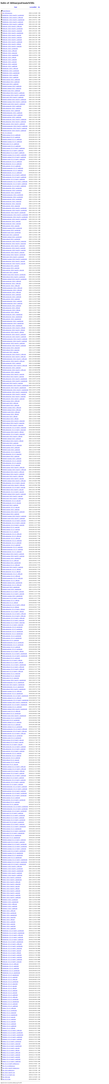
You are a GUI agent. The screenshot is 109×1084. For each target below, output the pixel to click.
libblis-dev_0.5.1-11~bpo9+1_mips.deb (12, 950)
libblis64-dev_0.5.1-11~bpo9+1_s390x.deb (13, 935)
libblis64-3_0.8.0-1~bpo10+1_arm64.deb (12, 873)
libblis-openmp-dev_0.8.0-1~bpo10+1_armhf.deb (14, 394)
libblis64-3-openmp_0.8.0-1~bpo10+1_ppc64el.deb (15, 259)
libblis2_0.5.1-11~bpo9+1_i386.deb (11, 1050)
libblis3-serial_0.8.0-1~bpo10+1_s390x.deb (13, 476)
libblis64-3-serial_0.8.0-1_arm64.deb (11, 449)
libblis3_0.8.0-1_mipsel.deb (9, 917)
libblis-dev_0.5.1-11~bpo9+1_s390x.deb (12, 944)
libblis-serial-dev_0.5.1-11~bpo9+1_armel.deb (13, 525)
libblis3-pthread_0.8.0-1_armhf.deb (11, 514)
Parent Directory (6, 11)
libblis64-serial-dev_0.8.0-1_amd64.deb (12, 117)
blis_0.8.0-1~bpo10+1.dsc (9, 1072)
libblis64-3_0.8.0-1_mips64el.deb (10, 902)
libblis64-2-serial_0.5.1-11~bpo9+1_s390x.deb (14, 771)
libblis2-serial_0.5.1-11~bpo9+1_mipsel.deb (13, 624)
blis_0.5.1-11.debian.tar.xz (9, 1066)
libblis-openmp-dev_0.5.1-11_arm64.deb (12, 540)
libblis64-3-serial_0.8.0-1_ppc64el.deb (12, 232)
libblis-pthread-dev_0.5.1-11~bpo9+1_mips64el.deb (15, 653)
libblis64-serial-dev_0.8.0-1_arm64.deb (12, 305)
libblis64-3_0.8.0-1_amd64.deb (10, 908)
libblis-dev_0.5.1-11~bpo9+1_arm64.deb (12, 957)
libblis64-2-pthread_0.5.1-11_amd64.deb (12, 139)
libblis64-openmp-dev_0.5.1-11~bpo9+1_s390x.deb (15, 729)
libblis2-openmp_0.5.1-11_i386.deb (11, 600)
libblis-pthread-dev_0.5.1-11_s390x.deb (12, 536)
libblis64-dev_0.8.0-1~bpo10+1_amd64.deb (13, 24)
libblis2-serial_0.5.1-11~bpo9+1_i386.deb (12, 660)
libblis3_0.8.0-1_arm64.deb (9, 926)
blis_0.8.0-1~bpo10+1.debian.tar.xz (11, 1068)
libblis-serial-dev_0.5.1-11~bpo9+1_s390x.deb (13, 618)
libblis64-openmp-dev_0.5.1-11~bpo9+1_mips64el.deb (15, 700)
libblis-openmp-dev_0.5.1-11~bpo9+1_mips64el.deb (15, 656)
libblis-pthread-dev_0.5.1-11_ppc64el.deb (12, 629)
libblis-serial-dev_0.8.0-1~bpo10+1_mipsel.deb (14, 245)
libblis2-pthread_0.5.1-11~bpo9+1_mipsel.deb (13, 620)
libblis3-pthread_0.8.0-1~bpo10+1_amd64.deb (13, 93)
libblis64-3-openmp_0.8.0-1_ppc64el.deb (12, 228)
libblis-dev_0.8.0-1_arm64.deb (10, 64)
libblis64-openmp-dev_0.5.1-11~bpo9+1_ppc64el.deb (15, 806)
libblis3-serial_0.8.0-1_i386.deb (10, 416)
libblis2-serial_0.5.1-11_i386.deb (10, 602)
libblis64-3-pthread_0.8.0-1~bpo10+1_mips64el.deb (15, 709)
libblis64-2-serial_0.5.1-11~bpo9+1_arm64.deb (14, 842)
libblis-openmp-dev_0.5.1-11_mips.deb (12, 503)
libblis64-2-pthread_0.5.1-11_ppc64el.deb (12, 726)
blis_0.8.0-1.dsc (6, 1077)
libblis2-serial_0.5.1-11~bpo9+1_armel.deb (13, 598)
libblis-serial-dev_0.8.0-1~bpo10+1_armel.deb (13, 252)
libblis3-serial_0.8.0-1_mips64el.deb (11, 587)
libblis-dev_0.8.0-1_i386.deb (9, 57)
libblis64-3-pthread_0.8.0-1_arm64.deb (12, 438)
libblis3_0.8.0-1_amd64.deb (9, 928)
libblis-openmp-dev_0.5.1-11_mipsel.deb (12, 445)
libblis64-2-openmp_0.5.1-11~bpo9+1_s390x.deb (14, 769)
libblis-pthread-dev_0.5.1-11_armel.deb (12, 463)
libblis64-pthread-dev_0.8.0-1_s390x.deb (12, 290)
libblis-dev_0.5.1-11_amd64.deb (10, 995)
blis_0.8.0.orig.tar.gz (7, 13)
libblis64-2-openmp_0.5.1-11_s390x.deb (12, 691)
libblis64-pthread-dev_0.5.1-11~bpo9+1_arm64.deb (15, 786)
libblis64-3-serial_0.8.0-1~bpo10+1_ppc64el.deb (14, 274)
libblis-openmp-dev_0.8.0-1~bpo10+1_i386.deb (14, 327)
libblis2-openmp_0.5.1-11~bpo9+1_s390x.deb (13, 669)
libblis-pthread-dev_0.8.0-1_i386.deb (11, 308)
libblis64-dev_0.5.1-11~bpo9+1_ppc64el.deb (13, 930)
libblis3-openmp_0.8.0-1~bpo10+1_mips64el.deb (14, 680)
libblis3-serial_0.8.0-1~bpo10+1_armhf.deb (13, 567)
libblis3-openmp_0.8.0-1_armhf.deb (11, 509)
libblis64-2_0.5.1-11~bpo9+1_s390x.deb (12, 1030)
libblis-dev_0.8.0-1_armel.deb (10, 62)
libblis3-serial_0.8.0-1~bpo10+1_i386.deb (12, 436)
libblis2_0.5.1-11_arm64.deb (9, 1023)
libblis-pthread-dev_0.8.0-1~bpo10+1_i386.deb (14, 330)
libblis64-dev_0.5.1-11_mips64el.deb (11, 972)
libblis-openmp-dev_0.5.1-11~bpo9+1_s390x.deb (14, 613)
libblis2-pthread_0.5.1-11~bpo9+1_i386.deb (13, 662)
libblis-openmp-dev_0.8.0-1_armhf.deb (12, 363)
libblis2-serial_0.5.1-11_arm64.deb (11, 640)
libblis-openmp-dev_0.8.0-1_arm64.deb (12, 296)
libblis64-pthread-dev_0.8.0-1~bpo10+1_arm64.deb (15, 341)
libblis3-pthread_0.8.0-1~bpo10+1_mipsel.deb (13, 423)
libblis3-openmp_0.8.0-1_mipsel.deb (11, 347)
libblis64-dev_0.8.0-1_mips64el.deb (11, 73)
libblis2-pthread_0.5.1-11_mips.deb (11, 760)
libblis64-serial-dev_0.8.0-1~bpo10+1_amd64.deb (14, 130)
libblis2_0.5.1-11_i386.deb (9, 1028)
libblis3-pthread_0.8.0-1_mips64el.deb (12, 562)
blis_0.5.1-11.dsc (7, 1079)
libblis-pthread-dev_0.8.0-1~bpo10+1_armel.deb (14, 248)
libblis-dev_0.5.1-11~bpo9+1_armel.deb (12, 961)
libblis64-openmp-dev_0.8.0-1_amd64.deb (13, 115)
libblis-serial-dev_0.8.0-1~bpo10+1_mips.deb (13, 270)
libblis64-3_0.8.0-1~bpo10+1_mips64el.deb (13, 871)
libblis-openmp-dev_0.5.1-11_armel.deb (12, 460)
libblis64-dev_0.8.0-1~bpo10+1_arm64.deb (13, 22)
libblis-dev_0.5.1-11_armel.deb (10, 992)
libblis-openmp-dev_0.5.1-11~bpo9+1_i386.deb (14, 605)
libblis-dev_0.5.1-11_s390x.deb (10, 979)
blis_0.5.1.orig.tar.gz (7, 132)
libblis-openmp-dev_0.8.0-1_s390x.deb (12, 281)
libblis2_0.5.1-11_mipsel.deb (9, 1012)
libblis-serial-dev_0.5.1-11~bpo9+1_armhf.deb (13, 751)
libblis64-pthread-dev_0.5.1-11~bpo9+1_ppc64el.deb (15, 808)
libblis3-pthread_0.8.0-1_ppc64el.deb (11, 239)
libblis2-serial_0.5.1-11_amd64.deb (11, 144)
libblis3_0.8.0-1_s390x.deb (9, 910)
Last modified (33, 7)
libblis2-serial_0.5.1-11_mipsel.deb (11, 678)
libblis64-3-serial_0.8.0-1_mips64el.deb (12, 589)
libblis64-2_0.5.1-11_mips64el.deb (11, 1001)
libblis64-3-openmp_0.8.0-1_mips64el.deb (12, 596)
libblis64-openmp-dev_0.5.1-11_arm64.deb (13, 549)
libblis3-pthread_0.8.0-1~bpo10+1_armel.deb (13, 376)
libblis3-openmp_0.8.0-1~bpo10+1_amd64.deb (14, 95)
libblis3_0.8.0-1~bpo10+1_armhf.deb (11, 890)
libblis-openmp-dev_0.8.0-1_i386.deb (11, 310)
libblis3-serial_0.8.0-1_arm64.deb (10, 443)
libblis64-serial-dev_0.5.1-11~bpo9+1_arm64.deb (14, 791)
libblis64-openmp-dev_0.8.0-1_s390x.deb (12, 288)
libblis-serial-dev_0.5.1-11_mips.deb (11, 507)
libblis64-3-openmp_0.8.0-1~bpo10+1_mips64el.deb (15, 702)
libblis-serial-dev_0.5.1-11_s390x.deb (11, 538)
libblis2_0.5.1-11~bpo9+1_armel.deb (11, 1057)
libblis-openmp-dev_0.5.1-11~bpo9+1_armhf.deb (14, 746)
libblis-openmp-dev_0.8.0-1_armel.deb (12, 223)
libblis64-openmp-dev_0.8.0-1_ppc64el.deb (13, 194)
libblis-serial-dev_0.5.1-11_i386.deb (11, 580)
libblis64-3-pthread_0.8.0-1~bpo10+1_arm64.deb (14, 494)
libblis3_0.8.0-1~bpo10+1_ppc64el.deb (12, 877)
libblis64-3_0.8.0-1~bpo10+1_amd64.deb (12, 875)
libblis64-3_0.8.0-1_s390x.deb (10, 904)
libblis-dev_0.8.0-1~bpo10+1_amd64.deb (12, 42)
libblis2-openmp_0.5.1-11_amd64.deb (11, 135)
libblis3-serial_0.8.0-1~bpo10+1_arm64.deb (13, 498)
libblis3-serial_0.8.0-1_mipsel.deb (10, 352)
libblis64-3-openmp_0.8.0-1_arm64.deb (12, 458)
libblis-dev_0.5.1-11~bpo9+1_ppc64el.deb (13, 946)
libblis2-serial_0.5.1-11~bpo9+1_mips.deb (12, 744)
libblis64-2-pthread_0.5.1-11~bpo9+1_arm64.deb (14, 839)
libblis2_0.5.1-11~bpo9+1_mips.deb (11, 1048)
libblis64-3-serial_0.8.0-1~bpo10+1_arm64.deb (14, 518)
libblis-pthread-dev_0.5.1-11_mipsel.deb (12, 454)
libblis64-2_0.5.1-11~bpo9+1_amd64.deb (12, 1037)
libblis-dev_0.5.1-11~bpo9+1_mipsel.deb (12, 948)
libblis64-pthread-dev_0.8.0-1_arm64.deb (12, 301)
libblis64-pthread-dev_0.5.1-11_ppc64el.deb (13, 644)
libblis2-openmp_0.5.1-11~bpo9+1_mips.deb (13, 740)
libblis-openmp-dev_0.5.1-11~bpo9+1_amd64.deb (14, 177)
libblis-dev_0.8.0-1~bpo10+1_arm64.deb (12, 39)
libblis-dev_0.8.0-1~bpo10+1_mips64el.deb (13, 33)
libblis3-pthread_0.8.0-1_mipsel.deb (11, 350)
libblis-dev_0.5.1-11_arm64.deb (10, 977)
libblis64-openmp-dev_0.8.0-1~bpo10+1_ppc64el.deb (15, 214)
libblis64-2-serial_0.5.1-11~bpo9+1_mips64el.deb (14, 864)
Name (15, 7)
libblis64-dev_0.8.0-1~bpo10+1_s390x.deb (13, 17)
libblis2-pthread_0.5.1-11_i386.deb (11, 607)
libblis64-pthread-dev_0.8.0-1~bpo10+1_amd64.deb (15, 128)
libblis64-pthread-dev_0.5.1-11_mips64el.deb (13, 687)
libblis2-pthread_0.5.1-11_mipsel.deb (11, 675)
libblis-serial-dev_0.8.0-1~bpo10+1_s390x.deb (14, 361)
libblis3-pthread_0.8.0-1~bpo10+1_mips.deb (13, 489)
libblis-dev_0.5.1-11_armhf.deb (10, 990)
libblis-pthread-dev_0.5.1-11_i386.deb (11, 571)
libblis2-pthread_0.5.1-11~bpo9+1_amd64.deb (13, 152)
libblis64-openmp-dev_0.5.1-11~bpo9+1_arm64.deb (15, 789)
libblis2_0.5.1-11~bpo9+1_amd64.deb (12, 1061)
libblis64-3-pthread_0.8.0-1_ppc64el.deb (12, 237)
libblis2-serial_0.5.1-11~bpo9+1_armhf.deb (13, 784)
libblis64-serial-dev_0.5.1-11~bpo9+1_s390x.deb (14, 733)
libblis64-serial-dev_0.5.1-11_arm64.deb (12, 551)
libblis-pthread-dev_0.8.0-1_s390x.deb (12, 283)
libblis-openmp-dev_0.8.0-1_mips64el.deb (12, 314)
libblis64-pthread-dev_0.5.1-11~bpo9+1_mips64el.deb (15, 695)
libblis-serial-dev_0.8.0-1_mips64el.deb (12, 319)
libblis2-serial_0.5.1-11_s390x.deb (11, 560)
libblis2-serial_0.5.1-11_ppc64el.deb (11, 720)
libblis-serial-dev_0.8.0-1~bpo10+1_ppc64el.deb (14, 212)
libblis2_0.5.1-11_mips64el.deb (10, 1015)
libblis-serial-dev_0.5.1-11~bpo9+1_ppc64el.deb (14, 800)
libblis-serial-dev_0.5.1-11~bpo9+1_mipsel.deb (14, 434)
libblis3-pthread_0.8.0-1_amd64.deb (11, 81)
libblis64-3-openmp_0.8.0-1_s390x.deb (12, 407)
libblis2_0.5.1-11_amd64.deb (9, 1026)
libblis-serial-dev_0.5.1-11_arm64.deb (11, 545)
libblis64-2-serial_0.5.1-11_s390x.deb (11, 711)
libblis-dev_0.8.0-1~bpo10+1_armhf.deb (12, 37)
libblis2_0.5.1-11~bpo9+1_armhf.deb (11, 1054)
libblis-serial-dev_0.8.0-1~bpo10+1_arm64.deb (14, 343)
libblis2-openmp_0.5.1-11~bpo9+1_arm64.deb (13, 824)
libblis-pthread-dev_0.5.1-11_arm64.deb (12, 542)
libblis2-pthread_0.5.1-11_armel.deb (11, 527)
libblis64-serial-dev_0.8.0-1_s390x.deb (12, 292)
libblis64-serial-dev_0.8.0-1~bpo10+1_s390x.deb (14, 370)
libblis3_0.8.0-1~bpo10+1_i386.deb (11, 888)
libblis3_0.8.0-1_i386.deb (9, 919)
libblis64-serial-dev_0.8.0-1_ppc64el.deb (12, 199)
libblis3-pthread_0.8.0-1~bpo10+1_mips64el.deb (14, 689)
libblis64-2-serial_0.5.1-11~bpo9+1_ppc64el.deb (14, 851)
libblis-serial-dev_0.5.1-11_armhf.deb (11, 757)
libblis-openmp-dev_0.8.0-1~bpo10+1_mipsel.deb (14, 241)
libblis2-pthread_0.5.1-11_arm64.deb (11, 658)
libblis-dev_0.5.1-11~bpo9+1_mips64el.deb (13, 941)
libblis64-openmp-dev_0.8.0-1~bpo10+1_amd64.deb (15, 126)
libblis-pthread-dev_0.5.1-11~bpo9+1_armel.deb (14, 523)
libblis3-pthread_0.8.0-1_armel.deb (11, 265)
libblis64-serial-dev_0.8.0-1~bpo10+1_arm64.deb (14, 345)
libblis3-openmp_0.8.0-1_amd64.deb (11, 79)
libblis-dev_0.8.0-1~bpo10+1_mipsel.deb (12, 30)
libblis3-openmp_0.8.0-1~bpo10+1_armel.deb (13, 374)
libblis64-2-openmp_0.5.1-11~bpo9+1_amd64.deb (14, 155)
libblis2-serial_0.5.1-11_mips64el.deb (11, 837)
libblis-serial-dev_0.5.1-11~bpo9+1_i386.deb (13, 611)
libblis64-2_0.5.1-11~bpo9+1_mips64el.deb (13, 1035)
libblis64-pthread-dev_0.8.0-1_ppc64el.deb (13, 197)
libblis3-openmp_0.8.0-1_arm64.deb (11, 447)
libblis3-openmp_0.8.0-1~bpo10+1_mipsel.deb (14, 421)
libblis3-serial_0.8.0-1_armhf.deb (10, 505)
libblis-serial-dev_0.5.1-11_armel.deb (11, 465)
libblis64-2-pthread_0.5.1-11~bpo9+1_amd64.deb (14, 157)
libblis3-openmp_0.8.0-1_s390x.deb (11, 401)
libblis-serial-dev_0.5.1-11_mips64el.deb (12, 638)
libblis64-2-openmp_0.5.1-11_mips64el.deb (13, 853)
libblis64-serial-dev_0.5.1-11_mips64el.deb (13, 693)
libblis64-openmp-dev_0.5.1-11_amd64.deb (13, 168)
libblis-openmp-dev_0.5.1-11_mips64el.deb (13, 631)
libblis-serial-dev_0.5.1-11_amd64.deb (12, 166)
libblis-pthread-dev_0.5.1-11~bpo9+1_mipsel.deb (14, 429)
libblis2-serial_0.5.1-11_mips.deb (10, 764)
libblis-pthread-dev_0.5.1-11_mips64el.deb (13, 633)
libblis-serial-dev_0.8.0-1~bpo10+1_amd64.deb (14, 124)
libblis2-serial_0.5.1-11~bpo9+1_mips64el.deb (13, 833)
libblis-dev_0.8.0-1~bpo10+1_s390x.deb (12, 26)
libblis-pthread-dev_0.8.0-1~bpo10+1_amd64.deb (14, 121)
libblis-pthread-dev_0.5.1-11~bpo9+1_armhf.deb (14, 749)
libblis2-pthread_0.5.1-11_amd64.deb (11, 137)
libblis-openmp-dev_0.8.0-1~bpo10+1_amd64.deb (14, 119)
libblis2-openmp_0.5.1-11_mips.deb (11, 762)
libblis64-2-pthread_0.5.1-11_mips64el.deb (13, 855)
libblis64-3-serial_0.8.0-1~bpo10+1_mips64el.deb (14, 715)
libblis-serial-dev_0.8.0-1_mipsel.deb (11, 206)
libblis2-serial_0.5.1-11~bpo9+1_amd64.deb (13, 150)
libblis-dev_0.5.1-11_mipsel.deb (10, 984)
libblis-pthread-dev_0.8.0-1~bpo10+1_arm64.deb (14, 334)
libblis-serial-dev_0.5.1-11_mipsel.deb (11, 452)
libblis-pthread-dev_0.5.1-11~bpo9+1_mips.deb (14, 483)
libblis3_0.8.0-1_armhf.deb (9, 921)
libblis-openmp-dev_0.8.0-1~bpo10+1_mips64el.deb (15, 381)
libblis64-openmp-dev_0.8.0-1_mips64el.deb (13, 323)
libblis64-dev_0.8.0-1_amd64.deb (10, 77)
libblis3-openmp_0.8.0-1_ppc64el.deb (11, 230)
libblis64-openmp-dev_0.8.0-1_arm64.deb (12, 303)
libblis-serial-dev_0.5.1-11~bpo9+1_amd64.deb (14, 179)
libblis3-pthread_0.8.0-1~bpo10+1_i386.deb (13, 441)
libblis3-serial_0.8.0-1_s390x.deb (10, 403)
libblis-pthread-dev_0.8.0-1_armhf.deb (12, 367)
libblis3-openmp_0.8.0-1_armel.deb (11, 268)
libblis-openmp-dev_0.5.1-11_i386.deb (12, 569)
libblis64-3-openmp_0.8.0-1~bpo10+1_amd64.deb (14, 101)
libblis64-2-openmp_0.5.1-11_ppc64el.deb (12, 735)
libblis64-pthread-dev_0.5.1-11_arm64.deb (13, 547)
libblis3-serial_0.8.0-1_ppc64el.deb (11, 234)
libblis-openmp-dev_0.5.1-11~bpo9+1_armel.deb (14, 520)
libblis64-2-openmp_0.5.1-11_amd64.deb (12, 141)
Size (39, 7)
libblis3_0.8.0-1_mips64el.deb (10, 915)
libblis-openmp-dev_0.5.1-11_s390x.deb (12, 534)
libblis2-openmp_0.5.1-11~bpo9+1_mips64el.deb (14, 826)
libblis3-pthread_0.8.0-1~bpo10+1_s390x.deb (13, 472)
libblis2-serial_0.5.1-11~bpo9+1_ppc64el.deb (13, 822)
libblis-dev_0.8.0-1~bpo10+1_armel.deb (12, 46)
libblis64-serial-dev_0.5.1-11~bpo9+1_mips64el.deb (15, 704)
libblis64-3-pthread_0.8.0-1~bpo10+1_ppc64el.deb (15, 279)
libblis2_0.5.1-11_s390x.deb (9, 1008)
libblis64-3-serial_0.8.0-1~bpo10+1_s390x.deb (14, 485)
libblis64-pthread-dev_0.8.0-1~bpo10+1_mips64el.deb (15, 390)
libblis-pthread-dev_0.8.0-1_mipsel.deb (12, 203)
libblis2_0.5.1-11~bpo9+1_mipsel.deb (11, 1043)
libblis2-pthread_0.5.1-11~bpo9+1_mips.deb (13, 742)
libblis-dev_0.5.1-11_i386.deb (10, 988)
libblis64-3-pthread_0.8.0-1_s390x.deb (12, 409)
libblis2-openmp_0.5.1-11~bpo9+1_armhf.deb (13, 773)
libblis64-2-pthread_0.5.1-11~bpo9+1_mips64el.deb (15, 862)
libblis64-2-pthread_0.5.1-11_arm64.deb (12, 722)
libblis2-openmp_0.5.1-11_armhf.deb (11, 797)
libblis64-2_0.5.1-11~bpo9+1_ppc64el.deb (13, 1032)
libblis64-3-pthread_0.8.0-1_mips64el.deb (12, 582)
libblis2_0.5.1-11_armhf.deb (9, 1019)
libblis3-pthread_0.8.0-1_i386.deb (10, 418)
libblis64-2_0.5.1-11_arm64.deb (10, 1004)
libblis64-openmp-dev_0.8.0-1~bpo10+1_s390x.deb (15, 365)
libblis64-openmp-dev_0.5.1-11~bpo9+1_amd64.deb (15, 181)
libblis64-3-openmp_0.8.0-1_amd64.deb (12, 86)
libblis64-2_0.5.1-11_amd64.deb (10, 1006)
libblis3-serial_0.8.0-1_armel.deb (10, 272)
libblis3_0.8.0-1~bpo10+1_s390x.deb (11, 882)
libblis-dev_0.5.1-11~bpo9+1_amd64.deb (12, 959)
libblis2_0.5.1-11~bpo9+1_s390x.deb (11, 1052)
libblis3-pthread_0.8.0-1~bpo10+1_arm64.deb (13, 474)
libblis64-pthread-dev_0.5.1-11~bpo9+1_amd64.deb (15, 183)
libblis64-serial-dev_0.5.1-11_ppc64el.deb (12, 649)
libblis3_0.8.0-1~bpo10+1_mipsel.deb (11, 884)
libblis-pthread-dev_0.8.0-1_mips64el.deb (12, 316)
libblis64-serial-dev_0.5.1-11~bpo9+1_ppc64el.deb (15, 811)
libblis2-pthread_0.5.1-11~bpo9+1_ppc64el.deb (14, 815)
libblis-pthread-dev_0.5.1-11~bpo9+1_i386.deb (14, 609)
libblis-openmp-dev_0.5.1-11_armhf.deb (12, 753)
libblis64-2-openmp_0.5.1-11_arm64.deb (12, 706)
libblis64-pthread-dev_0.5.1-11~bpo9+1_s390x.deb (15, 731)
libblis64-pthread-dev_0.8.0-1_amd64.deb (12, 112)
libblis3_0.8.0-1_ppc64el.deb (9, 913)
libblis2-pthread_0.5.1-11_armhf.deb (11, 802)
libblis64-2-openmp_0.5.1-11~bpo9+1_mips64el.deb (15, 859)
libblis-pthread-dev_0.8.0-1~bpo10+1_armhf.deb (14, 396)
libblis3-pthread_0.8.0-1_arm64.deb (11, 456)
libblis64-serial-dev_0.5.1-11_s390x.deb (12, 585)
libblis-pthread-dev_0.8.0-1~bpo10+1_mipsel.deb (14, 243)
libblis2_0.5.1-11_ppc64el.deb (10, 1010)
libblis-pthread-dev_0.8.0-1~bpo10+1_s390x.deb (14, 356)
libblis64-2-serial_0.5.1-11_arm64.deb (11, 724)
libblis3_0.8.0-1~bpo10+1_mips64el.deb (12, 879)
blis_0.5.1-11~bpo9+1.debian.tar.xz (11, 1063)
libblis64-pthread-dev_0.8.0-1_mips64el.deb (13, 321)
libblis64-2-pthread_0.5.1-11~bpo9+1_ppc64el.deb (14, 844)
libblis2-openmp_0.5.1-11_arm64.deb (11, 647)
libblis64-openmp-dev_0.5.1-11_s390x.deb (13, 578)
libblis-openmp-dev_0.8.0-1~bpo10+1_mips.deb (14, 263)
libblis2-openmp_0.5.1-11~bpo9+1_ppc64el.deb (14, 820)
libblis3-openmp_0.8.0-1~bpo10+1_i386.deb (13, 432)
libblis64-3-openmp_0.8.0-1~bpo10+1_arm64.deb (14, 516)
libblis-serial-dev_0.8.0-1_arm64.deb (11, 299)
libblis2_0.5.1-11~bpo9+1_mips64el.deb (12, 1046)
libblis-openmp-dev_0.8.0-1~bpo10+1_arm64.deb (14, 336)
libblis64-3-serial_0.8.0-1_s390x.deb (11, 412)
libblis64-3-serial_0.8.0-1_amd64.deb (11, 90)
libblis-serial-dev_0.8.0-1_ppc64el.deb (12, 192)
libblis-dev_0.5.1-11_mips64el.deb (11, 975)
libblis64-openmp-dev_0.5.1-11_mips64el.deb (13, 682)
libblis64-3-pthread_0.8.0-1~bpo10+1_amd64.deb (14, 99)
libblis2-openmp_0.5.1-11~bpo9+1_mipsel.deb (14, 622)
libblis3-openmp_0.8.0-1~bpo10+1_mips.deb (13, 478)
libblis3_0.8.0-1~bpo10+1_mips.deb (11, 886)
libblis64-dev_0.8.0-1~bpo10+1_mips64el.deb (13, 19)
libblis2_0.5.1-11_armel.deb (9, 1021)
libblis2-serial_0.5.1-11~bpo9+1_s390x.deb (13, 671)
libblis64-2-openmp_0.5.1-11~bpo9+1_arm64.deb (14, 848)
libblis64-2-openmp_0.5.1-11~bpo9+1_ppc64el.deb (15, 846)
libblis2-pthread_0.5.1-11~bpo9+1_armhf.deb (13, 777)
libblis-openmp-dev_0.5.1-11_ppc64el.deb (12, 627)
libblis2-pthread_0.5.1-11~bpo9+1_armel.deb (13, 591)
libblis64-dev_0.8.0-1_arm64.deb (10, 75)
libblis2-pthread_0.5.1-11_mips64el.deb (12, 835)
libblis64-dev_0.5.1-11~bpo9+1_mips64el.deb (13, 933)
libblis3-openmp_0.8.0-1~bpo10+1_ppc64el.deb (14, 254)
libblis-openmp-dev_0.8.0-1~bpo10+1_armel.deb (14, 250)
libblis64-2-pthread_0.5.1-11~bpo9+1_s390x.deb (14, 766)
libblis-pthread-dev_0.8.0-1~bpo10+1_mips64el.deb (15, 378)
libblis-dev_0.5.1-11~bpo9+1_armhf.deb (12, 955)
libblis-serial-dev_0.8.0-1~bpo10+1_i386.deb (13, 332)
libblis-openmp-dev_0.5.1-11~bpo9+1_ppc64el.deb (15, 793)
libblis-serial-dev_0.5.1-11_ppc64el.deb (12, 636)
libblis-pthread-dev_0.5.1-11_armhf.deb (12, 755)
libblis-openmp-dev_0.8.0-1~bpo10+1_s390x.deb (14, 354)
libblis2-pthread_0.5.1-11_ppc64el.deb (12, 713)
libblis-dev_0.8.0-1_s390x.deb (10, 50)
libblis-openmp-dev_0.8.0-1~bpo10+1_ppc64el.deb (15, 210)
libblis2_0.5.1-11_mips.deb (9, 1017)
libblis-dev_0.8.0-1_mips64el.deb (10, 55)
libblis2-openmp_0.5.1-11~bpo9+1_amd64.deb (14, 148)
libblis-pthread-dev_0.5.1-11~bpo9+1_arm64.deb (14, 780)
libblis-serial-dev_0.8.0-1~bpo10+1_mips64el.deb (14, 387)
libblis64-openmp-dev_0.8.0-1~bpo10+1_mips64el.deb (15, 385)
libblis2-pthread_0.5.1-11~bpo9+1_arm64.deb (13, 817)
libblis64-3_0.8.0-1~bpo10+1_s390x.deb (12, 866)
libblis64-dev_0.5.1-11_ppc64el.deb (11, 970)
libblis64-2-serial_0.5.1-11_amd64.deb (12, 146)
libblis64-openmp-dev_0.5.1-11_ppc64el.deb (13, 642)
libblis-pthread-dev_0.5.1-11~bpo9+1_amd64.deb (14, 175)
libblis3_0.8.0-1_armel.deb (9, 924)
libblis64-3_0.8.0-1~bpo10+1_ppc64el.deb (13, 868)
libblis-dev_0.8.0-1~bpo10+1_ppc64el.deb (13, 28)
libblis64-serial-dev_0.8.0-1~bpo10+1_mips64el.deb (15, 392)
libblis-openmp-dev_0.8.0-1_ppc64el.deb (12, 190)
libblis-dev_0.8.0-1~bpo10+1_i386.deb (12, 44)
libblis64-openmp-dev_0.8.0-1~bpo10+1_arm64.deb (15, 339)
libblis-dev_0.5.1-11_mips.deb (10, 986)
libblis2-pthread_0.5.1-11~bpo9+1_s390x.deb (13, 667)
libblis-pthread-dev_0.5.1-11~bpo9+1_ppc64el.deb (14, 795)
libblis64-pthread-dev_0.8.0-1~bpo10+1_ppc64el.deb (15, 217)
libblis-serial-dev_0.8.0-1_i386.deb (11, 312)
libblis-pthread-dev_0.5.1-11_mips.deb (12, 500)
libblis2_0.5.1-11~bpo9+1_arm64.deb (11, 1059)
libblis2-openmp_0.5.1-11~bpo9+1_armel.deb (13, 593)
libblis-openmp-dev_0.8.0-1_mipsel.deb (12, 201)
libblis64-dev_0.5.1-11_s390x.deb (11, 964)
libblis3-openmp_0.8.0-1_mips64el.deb (12, 558)
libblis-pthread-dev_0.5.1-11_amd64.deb (12, 163)
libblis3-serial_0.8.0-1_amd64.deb (11, 84)
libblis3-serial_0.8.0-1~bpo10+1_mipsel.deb (13, 425)
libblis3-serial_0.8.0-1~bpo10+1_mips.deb (12, 496)
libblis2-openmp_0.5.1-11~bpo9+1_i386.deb (13, 651)
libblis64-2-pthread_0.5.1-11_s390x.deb (12, 698)
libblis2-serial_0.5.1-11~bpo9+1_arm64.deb (13, 813)
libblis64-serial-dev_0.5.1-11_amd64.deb (12, 172)
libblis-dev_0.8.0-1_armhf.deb (10, 59)
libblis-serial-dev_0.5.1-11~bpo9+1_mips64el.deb (14, 664)
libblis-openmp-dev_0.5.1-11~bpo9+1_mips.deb (14, 487)
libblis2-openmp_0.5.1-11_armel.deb (11, 529)
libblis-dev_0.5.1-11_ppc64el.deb (10, 981)
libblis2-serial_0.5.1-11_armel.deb (10, 531)
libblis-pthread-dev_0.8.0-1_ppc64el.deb (12, 188)
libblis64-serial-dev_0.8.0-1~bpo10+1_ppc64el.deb (15, 219)
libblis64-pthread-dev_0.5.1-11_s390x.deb (12, 574)
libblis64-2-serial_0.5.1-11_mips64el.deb (12, 857)
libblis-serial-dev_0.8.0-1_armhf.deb (11, 372)
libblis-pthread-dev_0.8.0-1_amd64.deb (12, 108)
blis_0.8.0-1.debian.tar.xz (8, 1070)
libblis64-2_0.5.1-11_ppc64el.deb (10, 999)
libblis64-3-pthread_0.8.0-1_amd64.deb (12, 88)
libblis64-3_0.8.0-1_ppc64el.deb (10, 899)
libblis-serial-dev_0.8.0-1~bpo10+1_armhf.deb (13, 398)
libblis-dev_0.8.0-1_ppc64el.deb (10, 48)
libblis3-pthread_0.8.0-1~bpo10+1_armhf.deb (13, 554)
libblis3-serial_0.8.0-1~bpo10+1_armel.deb (13, 383)
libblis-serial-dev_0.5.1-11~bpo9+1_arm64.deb (14, 782)
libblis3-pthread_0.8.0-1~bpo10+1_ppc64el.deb (14, 277)
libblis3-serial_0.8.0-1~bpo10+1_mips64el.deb (13, 684)
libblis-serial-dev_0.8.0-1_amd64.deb (11, 110)
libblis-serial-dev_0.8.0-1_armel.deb (11, 226)
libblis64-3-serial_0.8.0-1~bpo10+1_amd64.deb (14, 104)
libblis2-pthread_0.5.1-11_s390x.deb (11, 565)
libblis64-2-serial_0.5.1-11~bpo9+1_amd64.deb (14, 159)
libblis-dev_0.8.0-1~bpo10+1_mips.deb (12, 35)
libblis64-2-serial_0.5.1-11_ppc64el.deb (12, 738)
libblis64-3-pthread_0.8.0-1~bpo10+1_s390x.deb (14, 480)
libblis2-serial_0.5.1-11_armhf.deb (11, 804)
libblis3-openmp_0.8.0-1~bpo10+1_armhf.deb (13, 556)
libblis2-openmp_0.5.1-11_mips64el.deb (12, 828)
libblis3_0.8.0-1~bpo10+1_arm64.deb (11, 895)
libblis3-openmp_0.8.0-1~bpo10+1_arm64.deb (14, 511)
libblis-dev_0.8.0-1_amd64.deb (10, 66)
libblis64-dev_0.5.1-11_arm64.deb (11, 966)
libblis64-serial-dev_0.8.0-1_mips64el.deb (12, 325)
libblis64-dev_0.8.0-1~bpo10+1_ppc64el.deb (13, 15)
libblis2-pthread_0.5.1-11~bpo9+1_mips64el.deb (14, 831)
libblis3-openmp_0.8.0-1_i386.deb (11, 414)
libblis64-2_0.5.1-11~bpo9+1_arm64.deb (12, 1039)
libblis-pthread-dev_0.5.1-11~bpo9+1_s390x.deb (14, 616)
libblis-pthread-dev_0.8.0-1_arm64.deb (12, 294)
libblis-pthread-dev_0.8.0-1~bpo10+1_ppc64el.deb (14, 208)
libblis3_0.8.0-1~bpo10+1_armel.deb (11, 893)
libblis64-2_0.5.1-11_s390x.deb (10, 997)
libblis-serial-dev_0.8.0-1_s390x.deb (11, 285)
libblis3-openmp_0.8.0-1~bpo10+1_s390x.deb (13, 467)
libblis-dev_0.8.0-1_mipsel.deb (10, 53)
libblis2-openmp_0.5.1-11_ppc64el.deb (12, 718)
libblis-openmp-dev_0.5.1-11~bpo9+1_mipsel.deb (14, 427)
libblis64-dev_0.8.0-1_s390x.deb (10, 68)
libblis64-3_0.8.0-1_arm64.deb (10, 906)
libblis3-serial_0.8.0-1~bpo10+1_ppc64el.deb (13, 257)
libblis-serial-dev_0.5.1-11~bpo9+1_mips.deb (13, 491)
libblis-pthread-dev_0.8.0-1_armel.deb (11, 221)
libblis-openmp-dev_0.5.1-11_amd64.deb (12, 161)
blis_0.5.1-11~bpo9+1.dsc (9, 1074)
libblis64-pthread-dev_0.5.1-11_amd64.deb (13, 170)
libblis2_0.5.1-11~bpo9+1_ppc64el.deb (12, 1041)
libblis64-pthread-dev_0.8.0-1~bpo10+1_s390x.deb (15, 359)
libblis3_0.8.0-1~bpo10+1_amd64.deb (12, 897)
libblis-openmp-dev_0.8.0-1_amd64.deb (12, 106)
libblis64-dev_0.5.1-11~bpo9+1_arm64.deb (13, 937)
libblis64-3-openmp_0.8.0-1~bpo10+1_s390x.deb (14, 469)
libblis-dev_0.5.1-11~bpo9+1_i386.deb (12, 953)
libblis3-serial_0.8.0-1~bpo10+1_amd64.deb (13, 97)
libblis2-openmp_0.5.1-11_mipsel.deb (11, 673)
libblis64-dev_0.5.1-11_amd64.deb (11, 968)
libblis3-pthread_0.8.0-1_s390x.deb (11, 405)
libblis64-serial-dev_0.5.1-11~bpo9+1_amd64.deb (14, 186)
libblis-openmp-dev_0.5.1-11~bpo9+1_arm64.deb (14, 775)
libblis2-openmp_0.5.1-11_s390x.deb (11, 576)
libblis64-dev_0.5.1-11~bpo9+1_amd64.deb (13, 939)
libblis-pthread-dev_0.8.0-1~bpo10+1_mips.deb (14, 261)
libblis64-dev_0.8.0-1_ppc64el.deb (11, 70)
